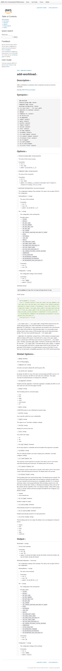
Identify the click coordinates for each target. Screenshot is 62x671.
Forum (41, 2)
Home (27, 2)
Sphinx (58, 667)
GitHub (47, 2)
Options (5, 24)
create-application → (53, 7)
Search (15, 37)
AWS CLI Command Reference (12, 2)
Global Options (7, 26)
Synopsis (5, 22)
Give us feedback (6, 49)
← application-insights (41, 7)
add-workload (5, 19)
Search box (5, 34)
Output (5, 27)
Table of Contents (9, 16)
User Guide (34, 2)
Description (6, 21)
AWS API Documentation (28, 89)
